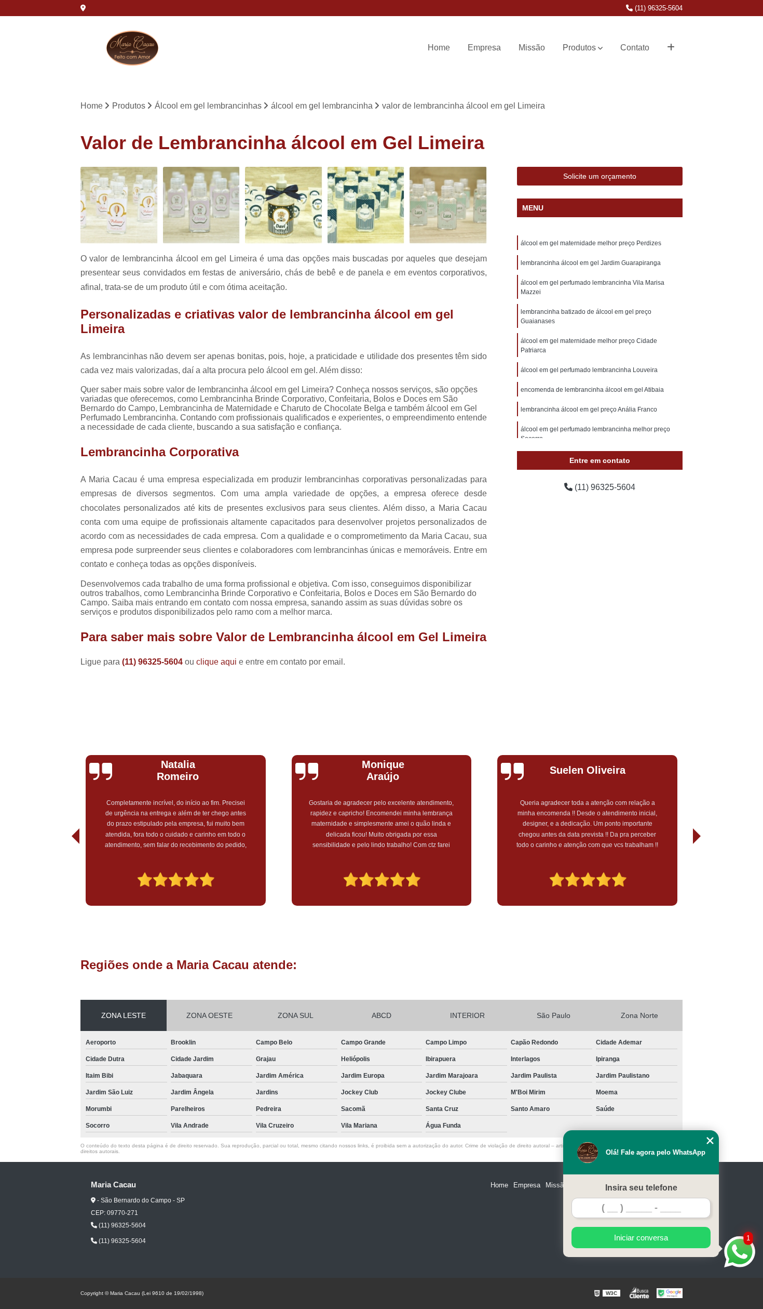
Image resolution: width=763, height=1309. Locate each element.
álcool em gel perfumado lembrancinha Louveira (589, 370)
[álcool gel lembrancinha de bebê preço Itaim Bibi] (201, 205)
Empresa (484, 47)
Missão (532, 47)
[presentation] (61, 876)
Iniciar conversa (641, 1237)
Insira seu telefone (641, 1187)
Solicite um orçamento (599, 176)
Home (439, 47)
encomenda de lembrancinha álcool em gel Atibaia (592, 389)
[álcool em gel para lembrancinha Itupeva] (119, 205)
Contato (634, 47)
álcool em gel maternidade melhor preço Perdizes (591, 243)
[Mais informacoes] (671, 47)
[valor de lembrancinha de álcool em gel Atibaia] (283, 205)
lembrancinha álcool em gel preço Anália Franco (589, 409)
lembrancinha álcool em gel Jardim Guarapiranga (591, 263)
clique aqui (216, 661)
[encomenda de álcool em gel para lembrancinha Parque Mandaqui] (366, 205)
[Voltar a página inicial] (132, 48)
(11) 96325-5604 (658, 8)
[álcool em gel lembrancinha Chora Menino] (448, 205)
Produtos (579, 47)
